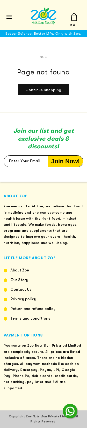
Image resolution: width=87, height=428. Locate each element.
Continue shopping (43, 90)
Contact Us (20, 289)
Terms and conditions (30, 318)
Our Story (19, 280)
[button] (9, 17)
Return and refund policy (33, 309)
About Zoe (19, 270)
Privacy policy (23, 299)
